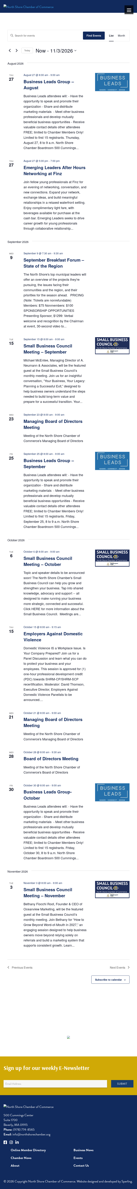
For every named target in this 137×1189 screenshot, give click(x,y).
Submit (122, 1084)
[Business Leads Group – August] (112, 82)
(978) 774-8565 (19, 1129)
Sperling (126, 1181)
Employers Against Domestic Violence (53, 637)
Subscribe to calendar (108, 979)
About (15, 1165)
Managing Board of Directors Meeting (53, 424)
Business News (83, 1150)
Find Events (94, 35)
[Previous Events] (9, 50)
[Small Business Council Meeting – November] (112, 889)
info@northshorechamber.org (27, 1134)
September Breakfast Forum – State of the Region (54, 263)
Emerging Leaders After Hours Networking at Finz (54, 170)
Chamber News (21, 1157)
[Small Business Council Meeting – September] (112, 345)
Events (78, 1157)
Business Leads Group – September (49, 463)
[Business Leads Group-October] (112, 793)
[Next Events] (16, 50)
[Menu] (129, 9)
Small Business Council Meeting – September (48, 349)
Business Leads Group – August (49, 84)
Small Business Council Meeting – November (48, 892)
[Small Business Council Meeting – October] (112, 558)
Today (27, 50)
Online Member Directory (28, 1150)
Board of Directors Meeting (51, 758)
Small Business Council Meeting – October (48, 561)
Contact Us (81, 1165)
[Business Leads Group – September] (112, 461)
